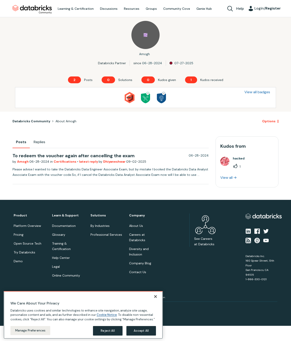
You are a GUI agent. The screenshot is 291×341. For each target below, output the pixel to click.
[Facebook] (257, 231)
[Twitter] (266, 231)
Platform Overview (27, 226)
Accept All (141, 331)
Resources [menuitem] (131, 9)
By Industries (100, 226)
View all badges (257, 92)
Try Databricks (24, 252)
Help (240, 8)
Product (20, 215)
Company (137, 215)
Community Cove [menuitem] (176, 9)
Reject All (108, 331)
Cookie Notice (107, 315)
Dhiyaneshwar (114, 161)
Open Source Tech (27, 243)
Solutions (98, 215)
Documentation (64, 226)
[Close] (156, 297)
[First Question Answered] (145, 97)
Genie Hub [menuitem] (204, 9)
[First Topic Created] (161, 97)
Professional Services (106, 235)
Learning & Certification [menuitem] (76, 9)
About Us (136, 226)
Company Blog (140, 263)
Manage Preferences (30, 330)
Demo (18, 261)
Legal (56, 267)
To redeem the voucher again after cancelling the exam (74, 156)
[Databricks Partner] (129, 97)
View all (226, 177)
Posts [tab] (21, 142)
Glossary (58, 235)
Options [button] (269, 121)
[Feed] (248, 240)
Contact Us (137, 272)
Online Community (66, 275)
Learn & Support (65, 215)
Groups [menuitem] (151, 9)
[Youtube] (266, 240)
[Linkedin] (248, 231)
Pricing (18, 235)
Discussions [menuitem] (109, 9)
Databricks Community (32, 9)
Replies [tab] (39, 142)
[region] (83, 315)
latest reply (89, 161)
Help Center (61, 258)
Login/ (267, 8)
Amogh (23, 161)
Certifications (65, 161)
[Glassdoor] (257, 240)
